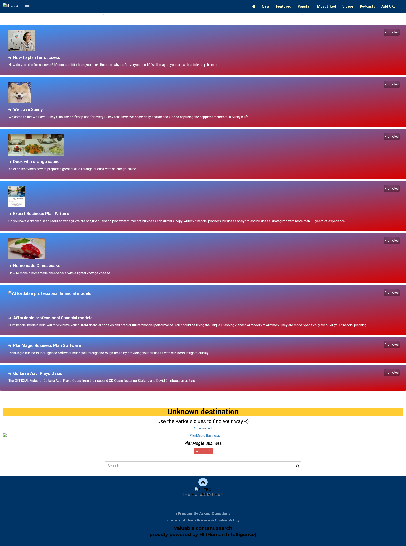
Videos (348, 6)
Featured (283, 6)
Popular (304, 6)
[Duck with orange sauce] (204, 145)
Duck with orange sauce (36, 161)
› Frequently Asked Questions (203, 514)
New (266, 6)
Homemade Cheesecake (36, 265)
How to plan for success (36, 57)
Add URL (388, 6)
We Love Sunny (28, 109)
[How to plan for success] (204, 40)
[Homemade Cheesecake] (204, 248)
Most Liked (326, 6)
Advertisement (203, 428)
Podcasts (367, 6)
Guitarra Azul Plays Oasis (37, 373)
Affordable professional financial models (53, 317)
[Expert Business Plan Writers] (204, 196)
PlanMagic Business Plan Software (47, 345)
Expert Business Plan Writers (41, 213)
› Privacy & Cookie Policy (217, 520)
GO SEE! (203, 450)
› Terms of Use (180, 520)
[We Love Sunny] (204, 92)
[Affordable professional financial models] (204, 301)
